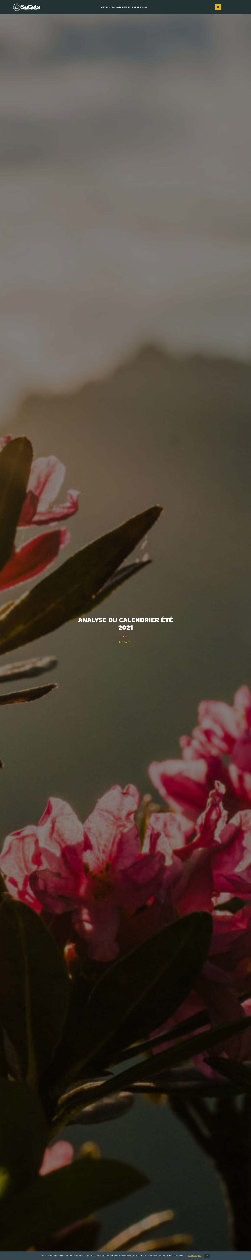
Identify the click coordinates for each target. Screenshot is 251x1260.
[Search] (218, 7)
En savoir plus (194, 1255)
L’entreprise (139, 7)
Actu (126, 636)
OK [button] (207, 1256)
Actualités (108, 7)
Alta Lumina (123, 7)
